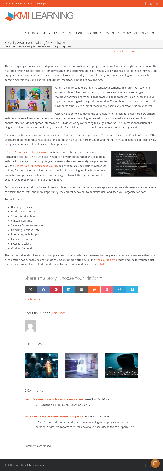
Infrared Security (15, 152)
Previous (122, 51)
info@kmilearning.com (38, 3)
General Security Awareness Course (35, 166)
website (101, 264)
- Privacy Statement (35, 465)
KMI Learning (38, 152)
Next (133, 51)
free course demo (106, 260)
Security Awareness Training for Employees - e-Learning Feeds (54, 399)
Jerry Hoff (58, 313)
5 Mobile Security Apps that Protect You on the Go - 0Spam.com (54, 416)
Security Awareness (34, 299)
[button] (155, 463)
